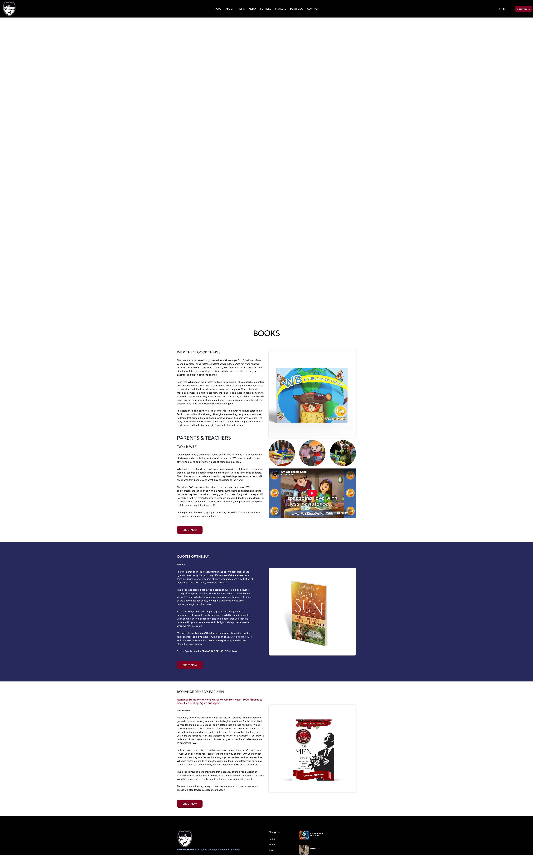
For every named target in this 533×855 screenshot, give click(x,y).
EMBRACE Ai (315, 849)
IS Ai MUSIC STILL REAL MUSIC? (316, 835)
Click (229, 651)
